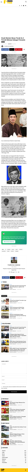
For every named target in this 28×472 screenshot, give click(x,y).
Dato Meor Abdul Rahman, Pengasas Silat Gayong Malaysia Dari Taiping (17, 442)
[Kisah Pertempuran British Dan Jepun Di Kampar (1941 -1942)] (5, 308)
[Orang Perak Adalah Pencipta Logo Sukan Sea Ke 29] (5, 301)
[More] (24, 49)
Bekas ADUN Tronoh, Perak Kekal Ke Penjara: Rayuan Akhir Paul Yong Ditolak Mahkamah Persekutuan (18, 349)
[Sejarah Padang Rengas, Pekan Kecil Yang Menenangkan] (5, 435)
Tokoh (3, 41)
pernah (12, 251)
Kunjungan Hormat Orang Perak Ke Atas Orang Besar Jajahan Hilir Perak (18, 287)
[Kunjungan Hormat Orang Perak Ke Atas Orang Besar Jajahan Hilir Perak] (5, 287)
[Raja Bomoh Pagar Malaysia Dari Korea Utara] (5, 404)
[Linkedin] (13, 271)
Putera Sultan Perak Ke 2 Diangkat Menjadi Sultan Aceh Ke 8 (18, 417)
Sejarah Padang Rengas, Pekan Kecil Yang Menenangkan (17, 434)
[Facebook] (20, 6)
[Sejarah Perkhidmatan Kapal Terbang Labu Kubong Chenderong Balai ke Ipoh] (5, 315)
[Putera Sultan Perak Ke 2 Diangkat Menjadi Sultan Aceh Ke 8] (5, 418)
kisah (17, 249)
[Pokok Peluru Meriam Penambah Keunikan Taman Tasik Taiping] (5, 411)
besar (13, 249)
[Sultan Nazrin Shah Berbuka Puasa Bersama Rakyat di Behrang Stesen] (5, 342)
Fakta (11, 408)
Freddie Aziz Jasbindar (9, 46)
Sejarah (11, 415)
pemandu (3, 251)
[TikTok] (14, 271)
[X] (16, 271)
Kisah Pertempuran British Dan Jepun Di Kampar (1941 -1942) (17, 308)
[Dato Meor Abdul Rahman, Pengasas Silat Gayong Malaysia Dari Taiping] (5, 442)
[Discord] (26, 6)
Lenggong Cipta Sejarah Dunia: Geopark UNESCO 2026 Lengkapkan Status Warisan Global (18, 335)
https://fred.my (14, 266)
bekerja (8, 249)
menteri (20, 249)
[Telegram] (24, 6)
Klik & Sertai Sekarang (9, 241)
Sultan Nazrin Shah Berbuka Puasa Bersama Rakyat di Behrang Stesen (18, 342)
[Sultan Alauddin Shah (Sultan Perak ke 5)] (5, 428)
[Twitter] (22, 6)
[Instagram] (11, 271)
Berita (11, 284)
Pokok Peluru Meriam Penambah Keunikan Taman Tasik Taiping (17, 410)
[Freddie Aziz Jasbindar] (2, 46)
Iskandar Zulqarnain (13, 289)
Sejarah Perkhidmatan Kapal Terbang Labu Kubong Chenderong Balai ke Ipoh (18, 315)
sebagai (16, 251)
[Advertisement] (14, 21)
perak (8, 251)
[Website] (18, 271)
